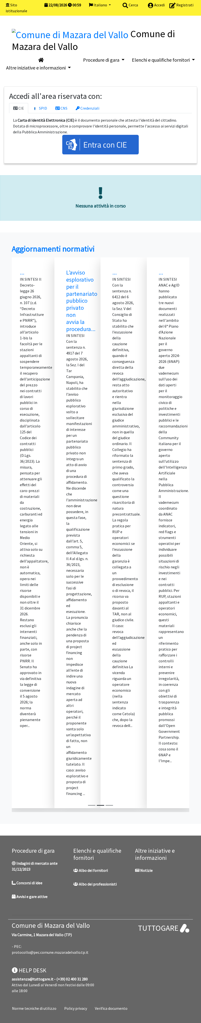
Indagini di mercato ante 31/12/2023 (35, 866)
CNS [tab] (63, 108)
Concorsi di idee (29, 882)
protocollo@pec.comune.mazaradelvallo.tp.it (50, 952)
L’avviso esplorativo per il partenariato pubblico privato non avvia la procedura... (81, 301)
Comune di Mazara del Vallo (51, 925)
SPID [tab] (42, 108)
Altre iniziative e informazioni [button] (36, 68)
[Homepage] (71, 34)
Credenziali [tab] (89, 108)
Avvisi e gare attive (32, 896)
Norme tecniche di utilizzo (34, 1008)
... (22, 272)
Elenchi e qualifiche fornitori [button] (161, 60)
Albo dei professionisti (97, 884)
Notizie (146, 870)
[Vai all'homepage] (40, 60)
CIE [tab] (21, 108)
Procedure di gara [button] (101, 60)
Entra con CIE (105, 144)
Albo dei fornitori (93, 870)
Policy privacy (75, 1008)
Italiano (100, 4)
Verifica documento (111, 1008)
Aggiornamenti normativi (53, 249)
